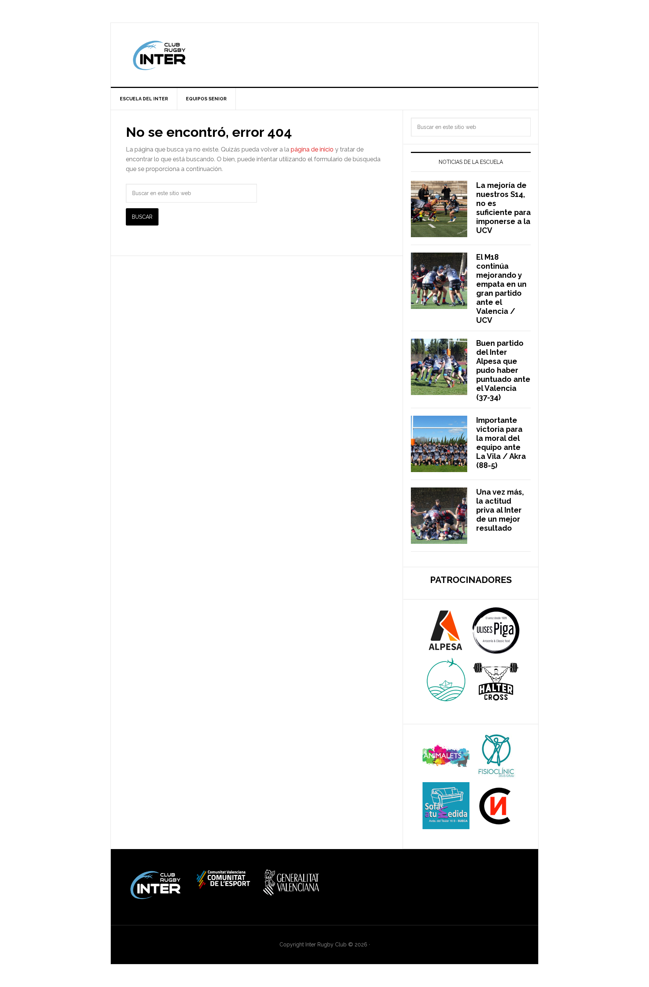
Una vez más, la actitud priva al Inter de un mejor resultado (500, 510)
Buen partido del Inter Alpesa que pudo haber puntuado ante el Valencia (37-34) (503, 370)
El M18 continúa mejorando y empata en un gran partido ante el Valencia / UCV (501, 289)
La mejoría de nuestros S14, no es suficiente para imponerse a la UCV (503, 208)
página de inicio (312, 149)
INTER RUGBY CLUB (324, 55)
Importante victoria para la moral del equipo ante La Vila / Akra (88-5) (501, 443)
